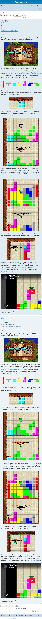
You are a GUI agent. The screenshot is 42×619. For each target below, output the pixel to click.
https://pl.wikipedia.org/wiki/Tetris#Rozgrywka (28, 73)
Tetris (2, 13)
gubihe (6, 20)
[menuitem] (5, 6)
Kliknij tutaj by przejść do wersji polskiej (12, 326)
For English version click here (9, 30)
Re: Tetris (4, 322)
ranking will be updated (33, 560)
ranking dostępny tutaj (7, 271)
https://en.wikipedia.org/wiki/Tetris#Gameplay (14, 369)
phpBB (15, 618)
